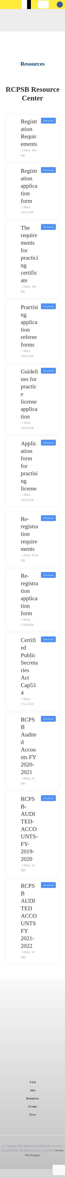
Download (48, 120)
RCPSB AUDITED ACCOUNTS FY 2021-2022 (29, 916)
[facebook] (60, 4)
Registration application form (29, 185)
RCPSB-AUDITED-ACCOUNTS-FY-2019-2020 (29, 829)
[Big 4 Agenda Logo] (32, 1051)
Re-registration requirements (29, 534)
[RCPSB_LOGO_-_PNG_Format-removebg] (32, 981)
